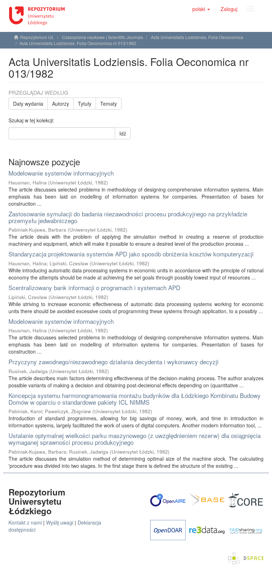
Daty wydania (28, 103)
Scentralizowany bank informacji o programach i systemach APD (94, 287)
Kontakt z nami (25, 522)
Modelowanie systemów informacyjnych (61, 172)
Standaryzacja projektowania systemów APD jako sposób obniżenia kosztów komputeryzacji (131, 253)
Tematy (108, 103)
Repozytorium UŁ (37, 37)
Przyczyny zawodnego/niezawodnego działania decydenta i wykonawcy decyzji (113, 361)
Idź (122, 133)
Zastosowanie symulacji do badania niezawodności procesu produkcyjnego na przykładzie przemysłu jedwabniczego (127, 217)
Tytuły (84, 103)
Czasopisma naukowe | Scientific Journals (102, 37)
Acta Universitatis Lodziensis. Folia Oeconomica (197, 37)
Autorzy (60, 103)
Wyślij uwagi (59, 522)
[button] (201, 9)
